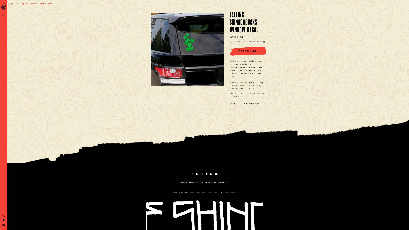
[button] (3, 15)
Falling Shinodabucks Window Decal (34, 4)
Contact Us (223, 182)
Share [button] (234, 109)
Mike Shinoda (190, 192)
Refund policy (210, 182)
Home (10, 4)
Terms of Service (196, 182)
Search (184, 182)
